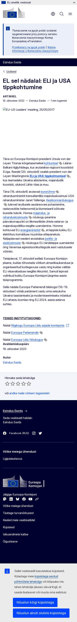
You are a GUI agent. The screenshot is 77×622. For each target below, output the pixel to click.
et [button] (53, 14)
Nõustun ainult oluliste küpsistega (41, 613)
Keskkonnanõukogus (59, 200)
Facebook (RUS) (19, 433)
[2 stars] (10, 383)
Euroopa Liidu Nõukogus (27, 339)
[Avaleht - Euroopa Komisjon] (14, 12)
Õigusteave (10, 541)
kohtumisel (51, 163)
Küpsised (9, 527)
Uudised (11, 71)
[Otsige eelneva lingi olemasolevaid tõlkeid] (60, 163)
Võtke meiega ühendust (18, 506)
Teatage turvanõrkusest (18, 513)
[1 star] (7, 383)
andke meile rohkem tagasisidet (29, 393)
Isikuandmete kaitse (15, 534)
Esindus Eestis (12, 362)
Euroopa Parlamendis (25, 332)
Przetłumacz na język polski (28, 47)
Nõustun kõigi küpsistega (35, 602)
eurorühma (48, 191)
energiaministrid (30, 230)
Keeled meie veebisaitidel (19, 520)
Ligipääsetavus (12, 458)
